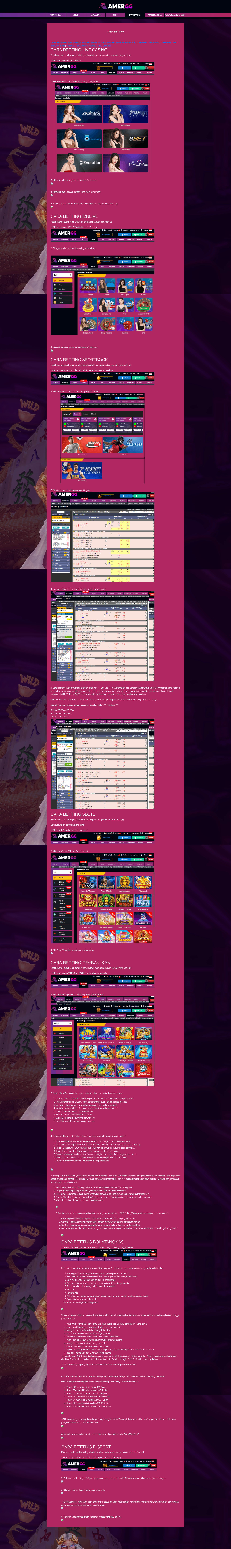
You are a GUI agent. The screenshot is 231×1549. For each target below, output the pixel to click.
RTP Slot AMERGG (155, 15)
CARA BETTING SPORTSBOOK (120, 42)
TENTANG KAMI (56, 15)
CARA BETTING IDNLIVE (92, 42)
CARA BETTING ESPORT (99, 46)
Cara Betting (134, 15)
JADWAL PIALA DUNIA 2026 (174, 15)
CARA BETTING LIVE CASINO (65, 42)
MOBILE (75, 15)
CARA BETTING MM (76, 46)
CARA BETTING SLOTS (148, 42)
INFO (115, 15)
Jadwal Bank (96, 15)
